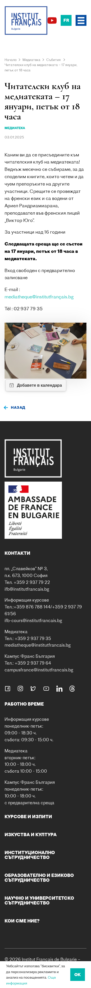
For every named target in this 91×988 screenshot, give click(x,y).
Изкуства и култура (31, 834)
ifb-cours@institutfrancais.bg (33, 620)
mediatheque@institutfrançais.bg (39, 297)
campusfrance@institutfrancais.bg (39, 669)
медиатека (15, 128)
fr (66, 20)
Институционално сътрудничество (30, 855)
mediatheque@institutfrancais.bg (38, 645)
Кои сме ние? (22, 920)
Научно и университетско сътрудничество (39, 900)
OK (77, 974)
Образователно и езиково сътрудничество (39, 877)
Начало (11, 60)
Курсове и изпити (28, 816)
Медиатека (31, 60)
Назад (18, 407)
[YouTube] (52, 20)
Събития (53, 60)
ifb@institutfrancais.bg (27, 589)
